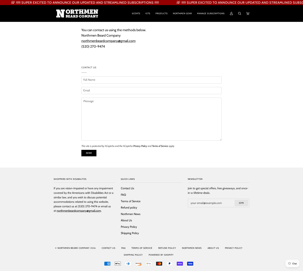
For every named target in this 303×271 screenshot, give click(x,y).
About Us (126, 220)
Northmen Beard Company (74, 248)
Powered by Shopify (161, 254)
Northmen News (130, 214)
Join (241, 202)
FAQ (123, 194)
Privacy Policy (140, 146)
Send (89, 153)
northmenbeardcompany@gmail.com (108, 41)
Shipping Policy (130, 233)
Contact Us (127, 188)
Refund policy (129, 207)
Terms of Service (160, 146)
